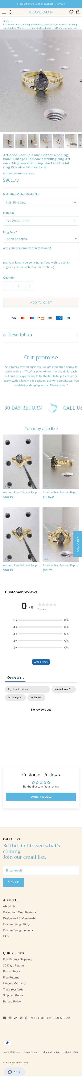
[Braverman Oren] (41, 12)
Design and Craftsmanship (20, 918)
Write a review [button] (41, 797)
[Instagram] (10, 1018)
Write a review (41, 661)
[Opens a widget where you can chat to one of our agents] (14, 1072)
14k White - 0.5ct (17, 221)
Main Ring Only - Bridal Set (21, 194)
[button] (41, 620)
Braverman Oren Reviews (19, 912)
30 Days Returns (13, 965)
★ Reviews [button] (77, 544)
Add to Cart (41, 302)
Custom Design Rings (17, 924)
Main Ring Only (16, 202)
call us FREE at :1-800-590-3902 (52, 1018)
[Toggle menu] (4, 12)
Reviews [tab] (15, 677)
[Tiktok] (15, 1018)
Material (8, 213)
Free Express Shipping (17, 959)
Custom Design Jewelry (18, 930)
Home (6, 21)
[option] (41, 81)
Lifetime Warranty (14, 983)
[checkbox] (36, 697)
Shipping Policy (13, 995)
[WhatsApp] (26, 1018)
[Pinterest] (21, 1018)
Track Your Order (13, 989)
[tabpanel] (41, 718)
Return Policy (11, 971)
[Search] (12, 12)
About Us (9, 906)
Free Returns (11, 977)
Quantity (8, 278)
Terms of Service (11, 1051)
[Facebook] (4, 1018)
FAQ (6, 936)
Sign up (13, 882)
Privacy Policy (31, 1051)
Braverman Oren (19, 1062)
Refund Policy (12, 1001)
